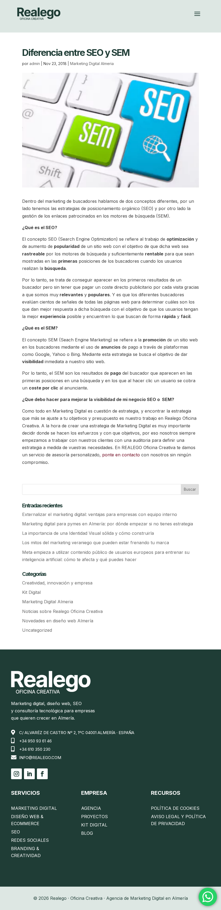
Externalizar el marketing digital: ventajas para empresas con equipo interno (99, 514)
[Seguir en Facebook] (42, 773)
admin (34, 63)
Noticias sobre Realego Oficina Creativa (62, 611)
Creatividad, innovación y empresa (57, 583)
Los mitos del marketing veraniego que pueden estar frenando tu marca (95, 542)
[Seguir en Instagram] (16, 773)
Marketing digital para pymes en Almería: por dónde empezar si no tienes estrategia (107, 523)
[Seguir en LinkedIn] (29, 773)
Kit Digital (31, 592)
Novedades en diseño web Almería (57, 620)
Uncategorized (37, 630)
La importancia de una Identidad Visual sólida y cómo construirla (88, 533)
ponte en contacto (121, 454)
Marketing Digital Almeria (92, 63)
